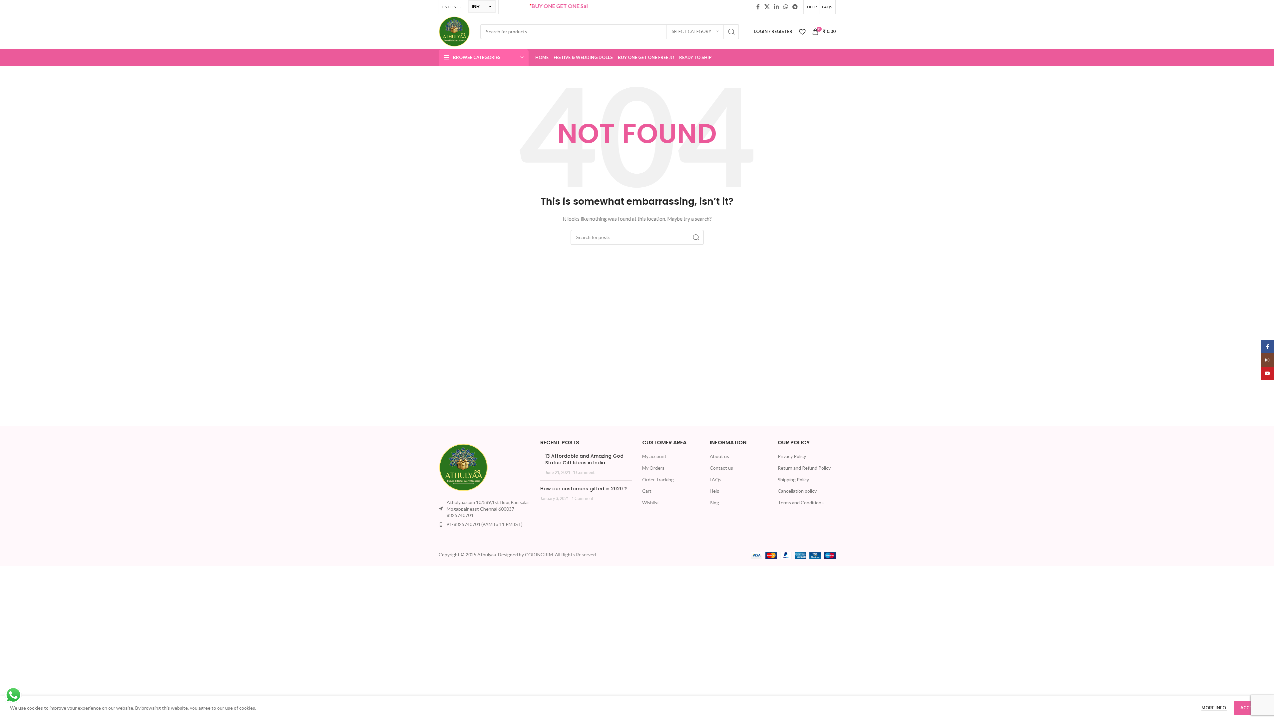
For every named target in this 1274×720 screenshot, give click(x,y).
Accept (1248, 707)
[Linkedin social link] (776, 7)
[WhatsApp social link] (785, 7)
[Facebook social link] (758, 7)
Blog (714, 502)
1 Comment (584, 472)
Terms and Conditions (801, 502)
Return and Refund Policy (804, 468)
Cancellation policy (797, 491)
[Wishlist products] (802, 31)
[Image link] (464, 467)
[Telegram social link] (795, 7)
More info (1214, 707)
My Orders (653, 468)
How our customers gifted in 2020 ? (583, 488)
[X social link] (767, 7)
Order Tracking (658, 479)
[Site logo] (454, 31)
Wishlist (650, 502)
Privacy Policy (792, 456)
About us (719, 456)
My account (654, 456)
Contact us (721, 468)
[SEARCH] (731, 31)
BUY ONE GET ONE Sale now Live (553, 6)
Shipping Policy (793, 479)
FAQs (715, 479)
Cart (646, 491)
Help (714, 491)
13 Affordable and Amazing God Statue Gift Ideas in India (584, 459)
